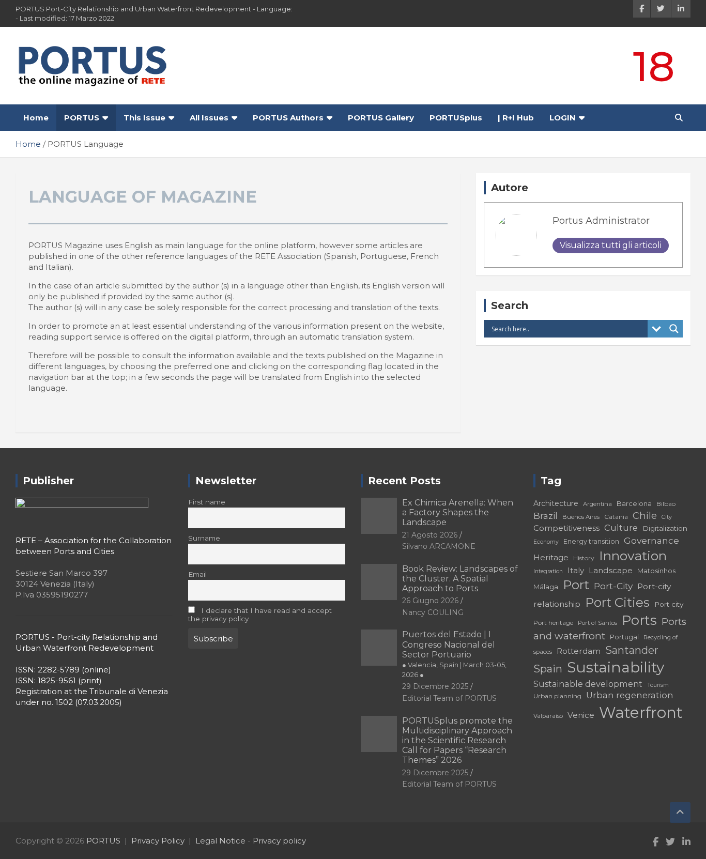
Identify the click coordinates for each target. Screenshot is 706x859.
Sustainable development (587, 684)
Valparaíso (548, 715)
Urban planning (557, 696)
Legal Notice (220, 841)
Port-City (613, 585)
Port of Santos (597, 622)
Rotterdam (579, 651)
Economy (546, 542)
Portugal (624, 637)
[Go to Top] (680, 812)
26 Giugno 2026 (430, 600)
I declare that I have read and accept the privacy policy (260, 614)
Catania (616, 516)
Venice (580, 715)
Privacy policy (279, 841)
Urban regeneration (629, 695)
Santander (631, 650)
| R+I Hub (516, 117)
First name (206, 502)
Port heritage (553, 622)
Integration (548, 571)
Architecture (555, 503)
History (583, 558)
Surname (204, 538)
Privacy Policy (158, 841)
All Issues (209, 117)
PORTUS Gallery (381, 117)
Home (36, 117)
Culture (621, 528)
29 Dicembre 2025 (435, 686)
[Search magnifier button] (674, 329)
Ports (639, 620)
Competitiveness (566, 528)
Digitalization (664, 528)
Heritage (551, 557)
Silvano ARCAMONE (438, 546)
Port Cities (617, 602)
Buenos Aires (581, 516)
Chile (645, 515)
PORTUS (81, 117)
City (667, 517)
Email (197, 574)
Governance (651, 540)
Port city (668, 604)
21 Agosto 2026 (429, 535)
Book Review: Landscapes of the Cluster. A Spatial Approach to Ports (460, 578)
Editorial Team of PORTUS (449, 698)
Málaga (545, 586)
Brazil (545, 515)
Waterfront (641, 712)
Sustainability (615, 667)
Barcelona (634, 503)
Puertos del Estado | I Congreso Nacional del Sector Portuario (454, 654)
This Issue (144, 117)
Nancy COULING (433, 612)
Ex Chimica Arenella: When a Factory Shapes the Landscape (457, 512)
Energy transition (591, 541)
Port (576, 584)
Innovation (633, 555)
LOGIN (562, 117)
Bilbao (666, 504)
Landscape (611, 570)
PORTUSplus (455, 117)
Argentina (597, 504)
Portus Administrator (601, 220)
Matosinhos (656, 570)
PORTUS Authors (288, 117)
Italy (575, 570)
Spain (547, 669)
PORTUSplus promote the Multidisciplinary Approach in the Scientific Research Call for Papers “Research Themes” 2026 (457, 740)
